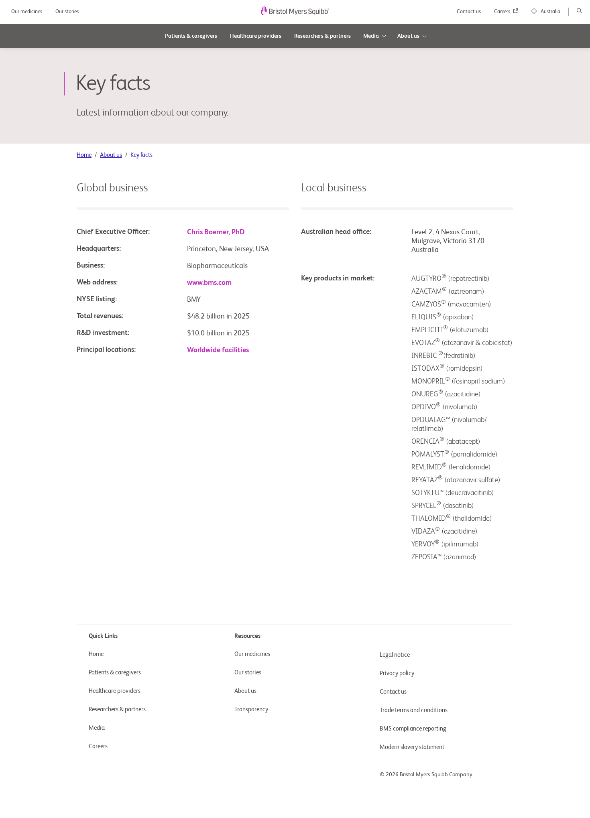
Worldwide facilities (218, 350)
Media (97, 728)
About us (111, 155)
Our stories (67, 11)
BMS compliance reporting (413, 729)
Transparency (251, 709)
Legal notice (395, 655)
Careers (502, 11)
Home (84, 155)
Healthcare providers (114, 691)
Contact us (469, 11)
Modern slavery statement (412, 747)
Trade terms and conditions (414, 710)
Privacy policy (397, 673)
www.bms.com (209, 282)
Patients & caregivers (115, 673)
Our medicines (27, 11)
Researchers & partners (117, 709)
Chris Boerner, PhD (215, 232)
